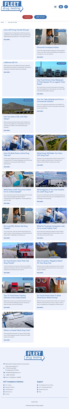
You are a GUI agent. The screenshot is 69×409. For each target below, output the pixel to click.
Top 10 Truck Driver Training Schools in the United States (15, 296)
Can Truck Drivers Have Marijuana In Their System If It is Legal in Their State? (51, 82)
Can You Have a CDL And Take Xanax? (15, 117)
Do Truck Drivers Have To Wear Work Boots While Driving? (49, 296)
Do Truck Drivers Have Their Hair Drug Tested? (16, 262)
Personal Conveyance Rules (48, 47)
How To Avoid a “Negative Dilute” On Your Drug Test (50, 262)
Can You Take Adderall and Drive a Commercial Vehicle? (50, 100)
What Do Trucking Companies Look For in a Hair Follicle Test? (51, 227)
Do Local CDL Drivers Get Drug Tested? (16, 227)
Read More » (7, 39)
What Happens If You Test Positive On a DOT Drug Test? (50, 190)
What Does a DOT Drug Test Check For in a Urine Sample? (17, 190)
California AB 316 (10, 62)
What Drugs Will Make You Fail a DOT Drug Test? (49, 154)
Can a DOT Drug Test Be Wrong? (16, 30)
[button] (55, 6)
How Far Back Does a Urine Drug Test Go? (16, 154)
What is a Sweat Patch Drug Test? (17, 330)
